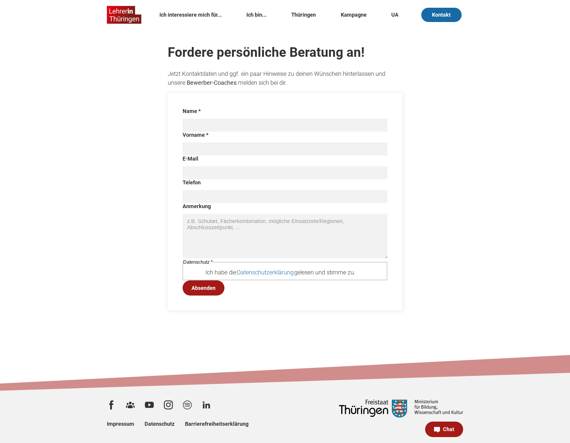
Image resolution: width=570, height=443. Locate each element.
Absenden (203, 288)
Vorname (195, 135)
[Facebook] (111, 405)
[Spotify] (187, 405)
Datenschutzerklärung (265, 272)
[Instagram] (168, 405)
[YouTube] (149, 405)
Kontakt (441, 15)
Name (192, 111)
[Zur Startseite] (124, 15)
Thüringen (303, 15)
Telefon (192, 182)
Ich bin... (256, 15)
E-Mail (190, 158)
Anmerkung (197, 206)
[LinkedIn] (206, 405)
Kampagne (354, 15)
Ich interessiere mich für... (190, 15)
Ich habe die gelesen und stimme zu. (280, 272)
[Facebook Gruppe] (130, 405)
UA (394, 15)
